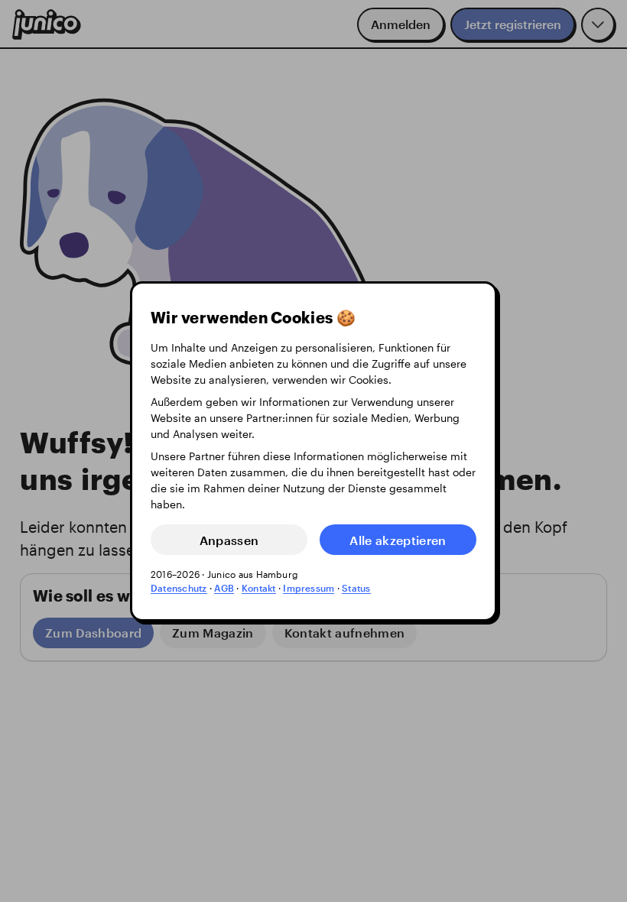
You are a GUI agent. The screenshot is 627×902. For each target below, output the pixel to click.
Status (356, 587)
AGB (224, 587)
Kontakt (259, 587)
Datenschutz (179, 587)
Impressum (308, 587)
